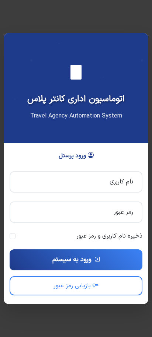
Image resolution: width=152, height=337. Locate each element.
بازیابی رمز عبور (73, 285)
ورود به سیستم (72, 259)
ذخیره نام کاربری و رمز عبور (109, 236)
